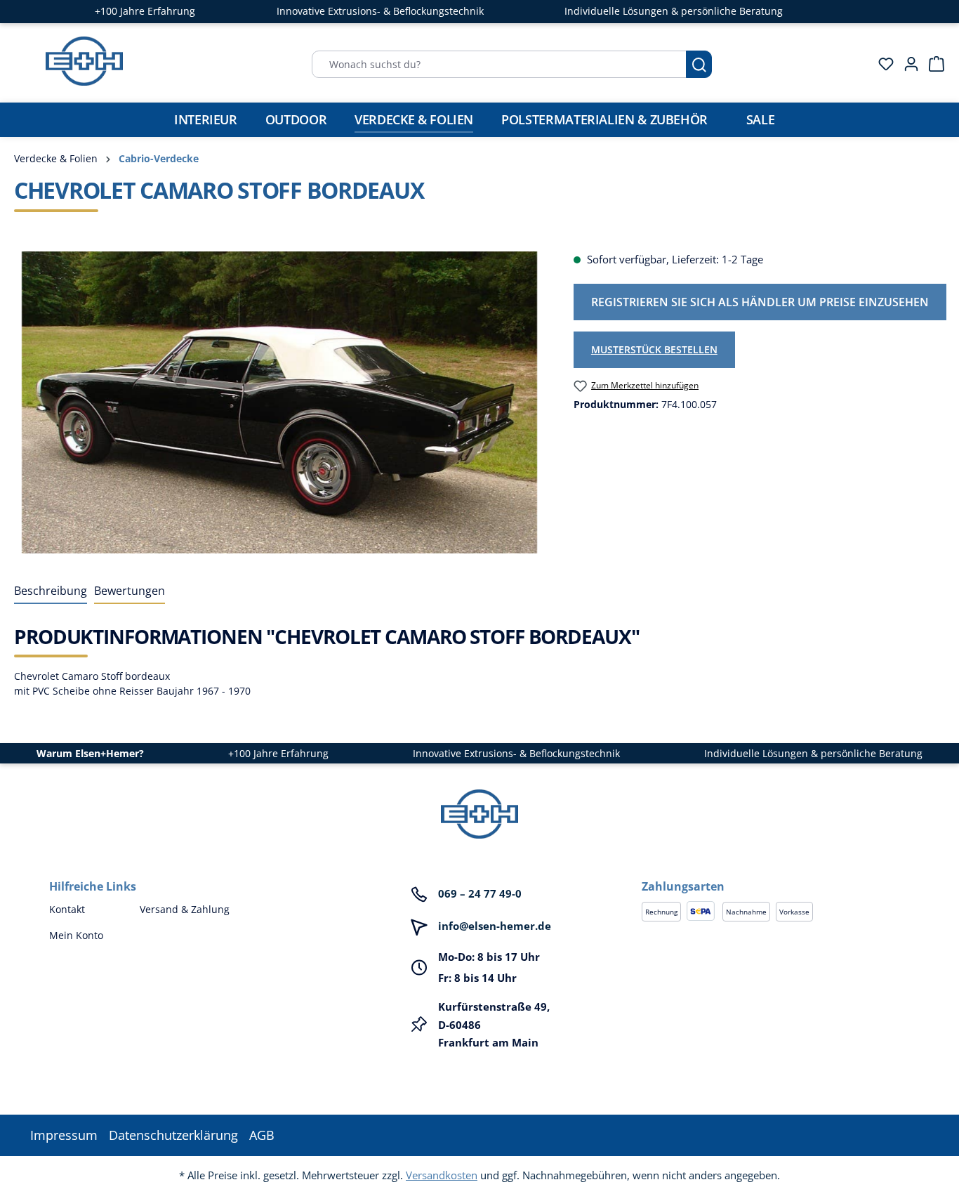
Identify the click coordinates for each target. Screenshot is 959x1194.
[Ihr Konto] (907, 64)
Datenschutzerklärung (173, 1135)
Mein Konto (76, 935)
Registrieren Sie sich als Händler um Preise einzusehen (760, 302)
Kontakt (67, 909)
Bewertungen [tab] (129, 590)
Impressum (64, 1135)
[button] (776, 872)
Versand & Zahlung (185, 909)
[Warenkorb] (932, 64)
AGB (262, 1135)
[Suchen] (699, 64)
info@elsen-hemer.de (494, 926)
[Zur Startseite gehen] (84, 61)
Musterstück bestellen (654, 349)
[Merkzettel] (881, 64)
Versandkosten (441, 1175)
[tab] (50, 591)
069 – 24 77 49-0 (480, 893)
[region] (280, 402)
